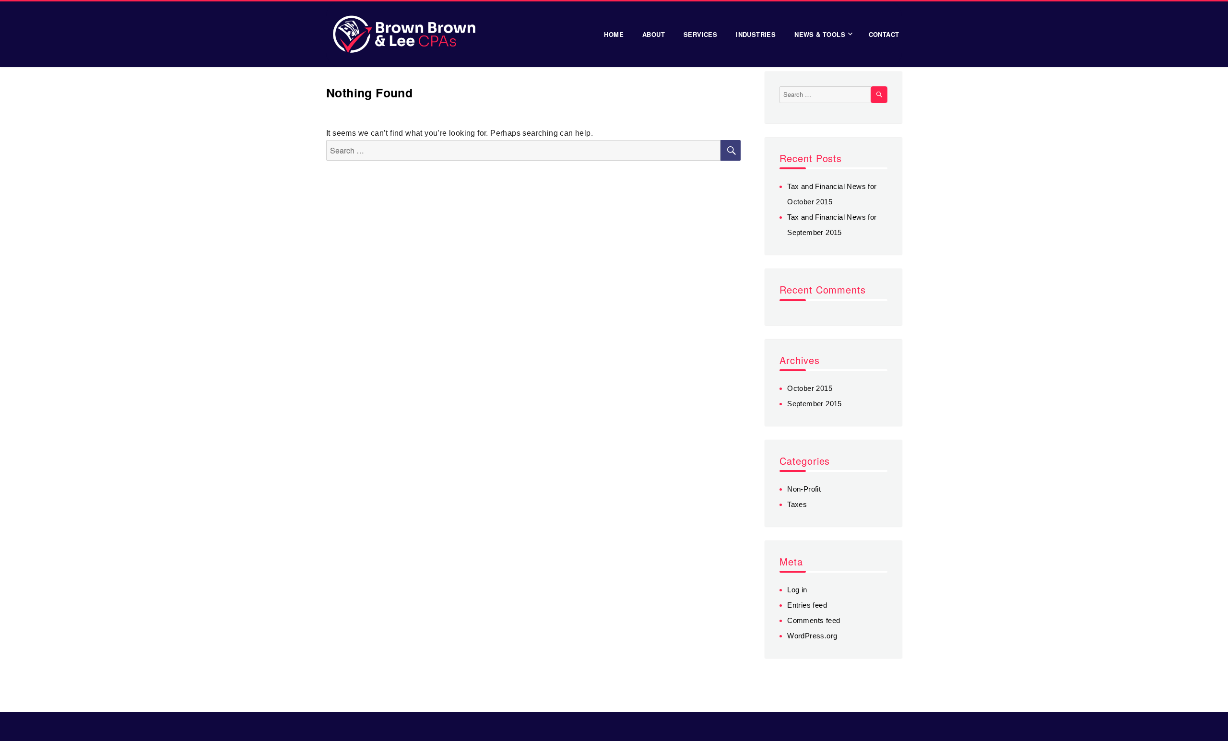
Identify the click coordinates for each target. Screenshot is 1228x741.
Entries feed (807, 605)
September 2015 (814, 404)
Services (700, 34)
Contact (884, 34)
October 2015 (809, 388)
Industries (756, 34)
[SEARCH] (879, 94)
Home (614, 34)
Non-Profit (804, 489)
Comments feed (813, 620)
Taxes (797, 504)
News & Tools (819, 34)
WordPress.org (812, 636)
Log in (797, 590)
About (653, 34)
